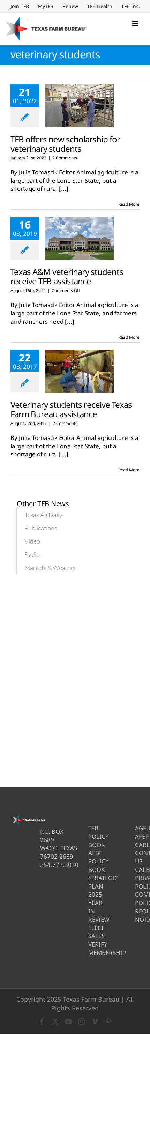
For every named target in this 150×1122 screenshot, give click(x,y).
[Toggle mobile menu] (136, 23)
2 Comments (64, 158)
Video (32, 541)
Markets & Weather (50, 567)
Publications (40, 528)
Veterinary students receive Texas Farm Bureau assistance (71, 409)
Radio (32, 554)
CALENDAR (137, 870)
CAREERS (137, 845)
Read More (129, 204)
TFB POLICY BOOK (90, 836)
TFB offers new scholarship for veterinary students (65, 143)
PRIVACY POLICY (137, 882)
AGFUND (137, 828)
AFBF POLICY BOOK (90, 861)
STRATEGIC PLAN (90, 882)
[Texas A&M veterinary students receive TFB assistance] (79, 238)
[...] (63, 189)
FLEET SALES (90, 932)
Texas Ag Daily (43, 514)
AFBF (137, 836)
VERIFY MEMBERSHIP (90, 948)
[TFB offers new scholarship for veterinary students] (79, 105)
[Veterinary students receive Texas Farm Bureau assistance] (79, 371)
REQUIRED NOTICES (137, 915)
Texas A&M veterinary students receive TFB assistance (66, 276)
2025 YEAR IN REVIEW (90, 906)
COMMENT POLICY (137, 898)
